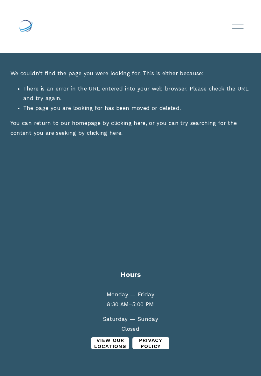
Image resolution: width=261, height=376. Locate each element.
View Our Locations (110, 343)
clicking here (128, 123)
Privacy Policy (150, 343)
